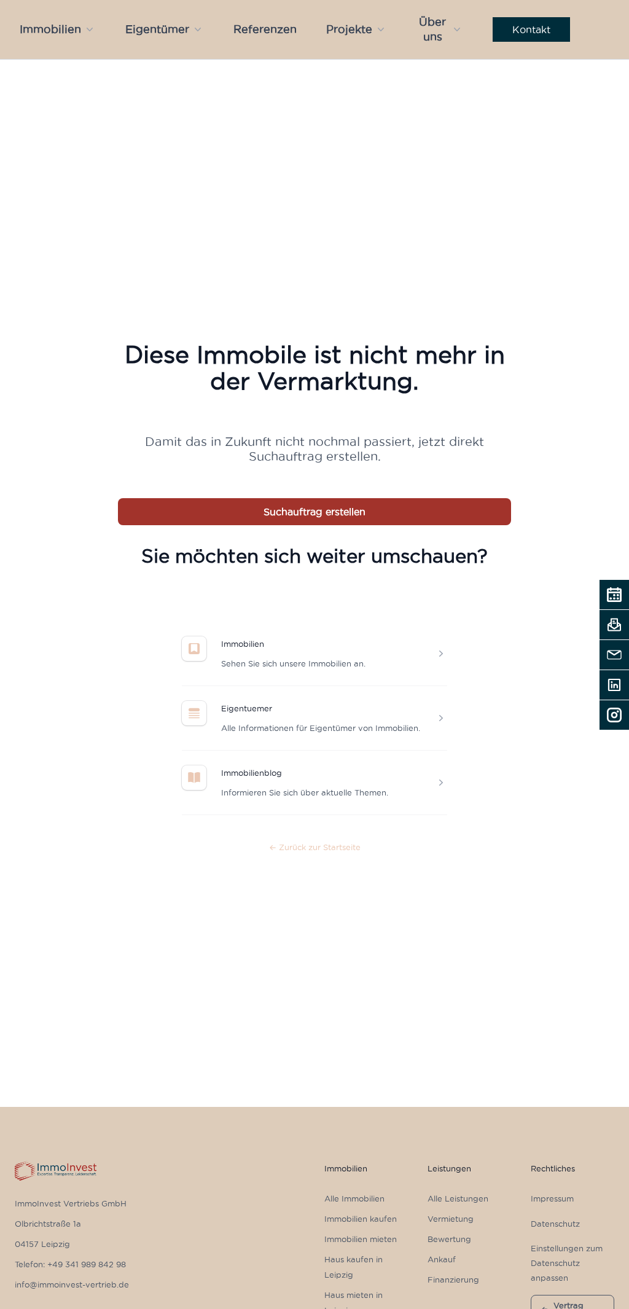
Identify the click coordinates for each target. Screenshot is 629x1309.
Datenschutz (555, 1223)
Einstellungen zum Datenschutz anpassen (567, 1263)
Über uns (432, 29)
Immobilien (50, 29)
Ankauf (442, 1259)
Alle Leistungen (458, 1198)
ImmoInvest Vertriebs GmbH (71, 1203)
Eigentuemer (246, 708)
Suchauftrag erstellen (314, 511)
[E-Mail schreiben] (614, 655)
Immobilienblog (251, 772)
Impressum (552, 1198)
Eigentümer (157, 29)
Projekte (349, 29)
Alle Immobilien (354, 1198)
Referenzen (265, 29)
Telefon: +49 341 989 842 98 (70, 1264)
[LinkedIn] (614, 685)
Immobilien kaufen (360, 1218)
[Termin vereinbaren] (614, 594)
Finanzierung (453, 1279)
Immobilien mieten (360, 1239)
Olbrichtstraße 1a (48, 1223)
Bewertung (449, 1239)
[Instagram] (614, 715)
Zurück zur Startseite (315, 847)
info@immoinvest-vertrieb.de (72, 1284)
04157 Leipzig (42, 1244)
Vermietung (451, 1218)
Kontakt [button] (531, 29)
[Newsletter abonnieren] (614, 624)
